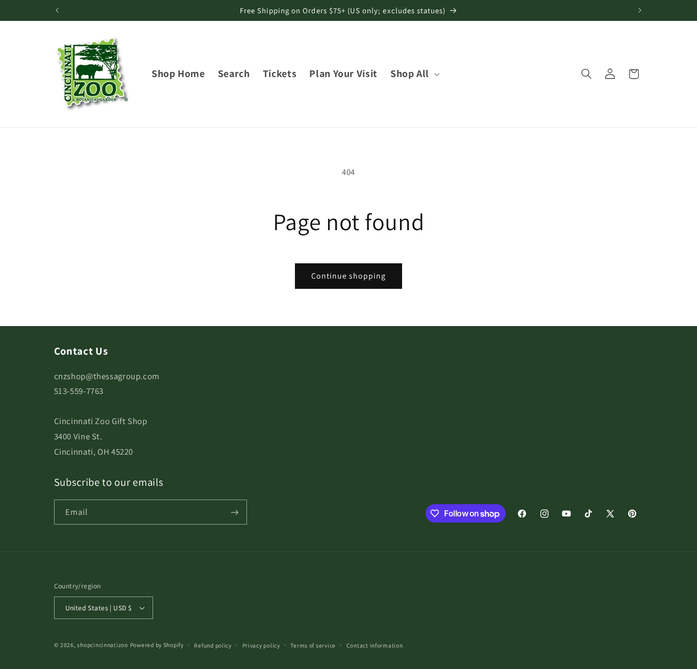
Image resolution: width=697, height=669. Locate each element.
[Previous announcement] (57, 10)
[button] (413, 74)
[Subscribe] (234, 512)
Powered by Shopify (157, 645)
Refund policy (213, 645)
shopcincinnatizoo (102, 645)
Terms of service (313, 645)
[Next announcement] (640, 10)
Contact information (374, 645)
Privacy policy (261, 645)
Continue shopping (348, 275)
